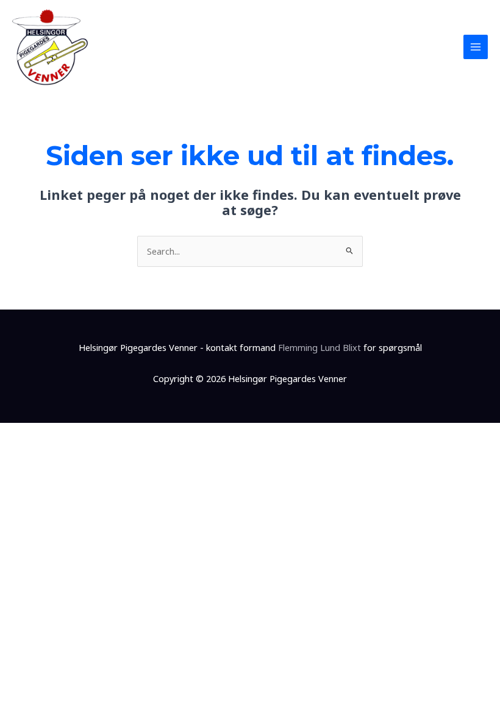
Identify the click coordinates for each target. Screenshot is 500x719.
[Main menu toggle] (475, 47)
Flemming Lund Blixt (319, 347)
